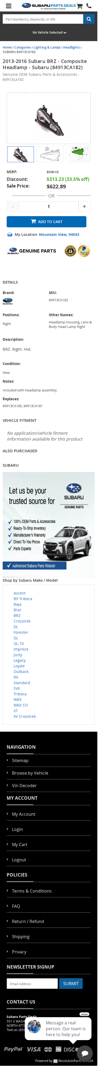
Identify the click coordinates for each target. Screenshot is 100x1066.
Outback (21, 671)
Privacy (19, 952)
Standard (22, 682)
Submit (71, 983)
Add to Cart (50, 221)
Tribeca (20, 693)
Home (7, 47)
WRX (18, 699)
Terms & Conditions (32, 891)
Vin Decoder (24, 785)
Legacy (20, 660)
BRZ (17, 615)
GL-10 (19, 643)
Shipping (21, 937)
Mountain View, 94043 (59, 234)
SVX (17, 688)
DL (16, 626)
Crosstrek (22, 621)
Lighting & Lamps (47, 47)
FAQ (16, 906)
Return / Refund (28, 921)
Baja (17, 604)
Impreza (21, 649)
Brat (17, 609)
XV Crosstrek (25, 716)
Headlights (71, 47)
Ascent (20, 593)
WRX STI (21, 705)
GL (16, 637)
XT (16, 710)
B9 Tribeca (23, 598)
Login (17, 829)
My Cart (19, 844)
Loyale (19, 665)
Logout (19, 860)
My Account (23, 814)
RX (16, 677)
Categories (22, 47)
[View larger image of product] (20, 154)
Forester (21, 632)
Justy (18, 654)
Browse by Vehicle (30, 773)
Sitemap (20, 760)
